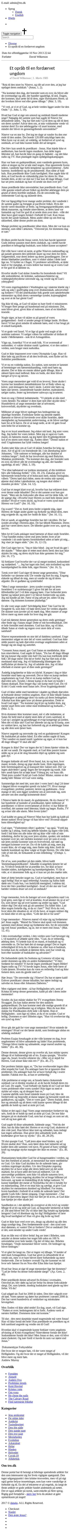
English (19, 15)
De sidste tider (16, 1418)
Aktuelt (12, 1376)
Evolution (13, 1440)
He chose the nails (18, 1395)
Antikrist (13, 1421)
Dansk (18, 11)
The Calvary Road (18, 1398)
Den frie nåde (15, 1427)
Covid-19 (13, 1455)
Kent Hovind (15, 1386)
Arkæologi (14, 1443)
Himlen (12, 1449)
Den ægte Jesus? (17, 1515)
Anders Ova (15, 1379)
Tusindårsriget (16, 1424)
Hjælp (11, 18)
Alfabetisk (13, 1458)
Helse (11, 1446)
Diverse (12, 43)
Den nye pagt (15, 1433)
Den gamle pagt (17, 1430)
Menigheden (15, 1436)
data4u (14, 1502)
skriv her (31, 1493)
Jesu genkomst (16, 1415)
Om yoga (13, 1392)
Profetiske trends (17, 1383)
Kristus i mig (15, 1389)
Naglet (12, 1512)
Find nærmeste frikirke (20, 1401)
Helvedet (13, 1452)
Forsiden (13, 1373)
